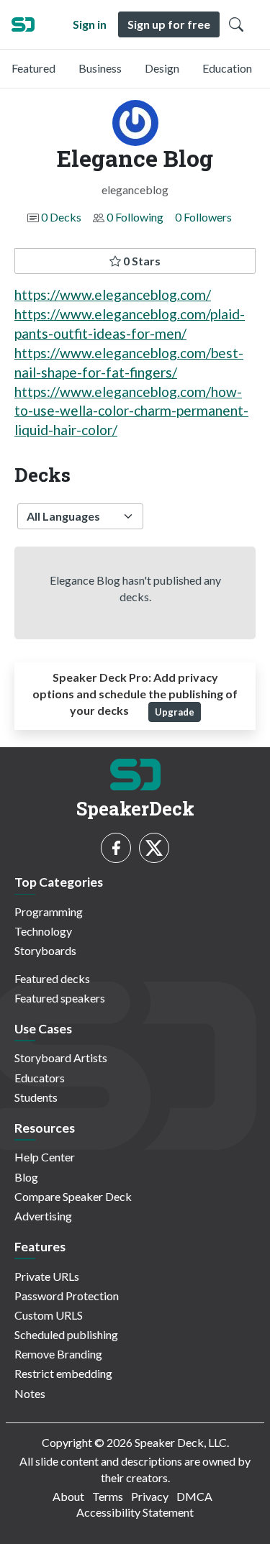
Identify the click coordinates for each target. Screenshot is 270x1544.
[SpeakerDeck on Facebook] (116, 848)
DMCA (194, 1496)
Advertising (43, 1216)
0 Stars (141, 261)
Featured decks (52, 978)
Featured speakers (59, 998)
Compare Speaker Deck (73, 1196)
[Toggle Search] (236, 24)
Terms (107, 1496)
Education (227, 68)
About (68, 1496)
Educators (39, 1077)
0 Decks (61, 217)
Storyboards (45, 950)
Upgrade (174, 712)
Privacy (149, 1496)
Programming (48, 911)
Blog (26, 1177)
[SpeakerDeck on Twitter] (154, 848)
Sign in (90, 24)
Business (100, 68)
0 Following (135, 217)
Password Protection (66, 1295)
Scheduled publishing (66, 1334)
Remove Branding (58, 1354)
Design (162, 68)
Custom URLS (48, 1315)
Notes (29, 1393)
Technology (43, 931)
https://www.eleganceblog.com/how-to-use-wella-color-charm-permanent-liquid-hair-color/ (131, 411)
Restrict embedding (63, 1373)
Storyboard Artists (60, 1057)
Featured (33, 68)
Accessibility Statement (135, 1512)
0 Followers (203, 217)
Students (36, 1097)
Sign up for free (168, 24)
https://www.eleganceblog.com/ (112, 294)
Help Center (44, 1157)
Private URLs (46, 1276)
